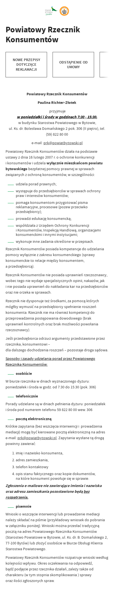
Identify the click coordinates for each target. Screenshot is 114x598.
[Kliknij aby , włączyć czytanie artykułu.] (10, 83)
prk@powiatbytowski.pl (63, 142)
